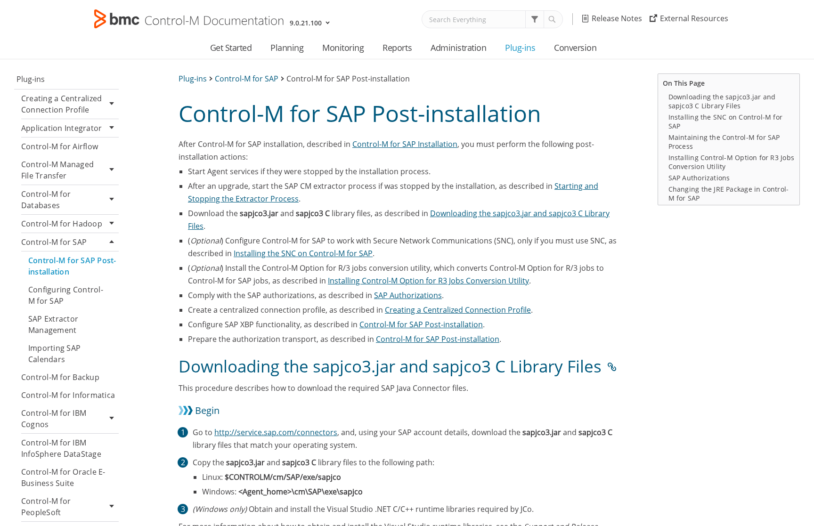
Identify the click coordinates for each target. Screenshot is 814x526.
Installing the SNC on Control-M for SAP (303, 253)
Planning (286, 47)
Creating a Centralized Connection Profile (61, 104)
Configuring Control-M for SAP (65, 295)
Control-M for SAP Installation (404, 144)
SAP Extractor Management (53, 324)
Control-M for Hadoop (61, 223)
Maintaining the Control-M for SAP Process (724, 142)
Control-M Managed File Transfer (57, 170)
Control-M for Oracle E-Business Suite (63, 477)
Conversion (575, 47)
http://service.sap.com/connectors (275, 432)
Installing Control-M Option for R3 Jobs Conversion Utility (428, 280)
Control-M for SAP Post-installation (72, 266)
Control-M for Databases (46, 199)
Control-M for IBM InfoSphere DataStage (61, 448)
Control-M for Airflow (59, 146)
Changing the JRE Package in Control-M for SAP (728, 193)
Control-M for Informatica (68, 395)
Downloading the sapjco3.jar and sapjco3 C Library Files (722, 101)
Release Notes (617, 18)
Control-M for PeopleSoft (46, 507)
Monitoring (343, 47)
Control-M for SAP (54, 242)
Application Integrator (61, 128)
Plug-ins (520, 47)
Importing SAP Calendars (54, 353)
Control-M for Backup (60, 377)
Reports (397, 47)
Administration (458, 47)
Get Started (231, 47)
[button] (534, 19)
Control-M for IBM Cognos (53, 418)
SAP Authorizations (408, 295)
